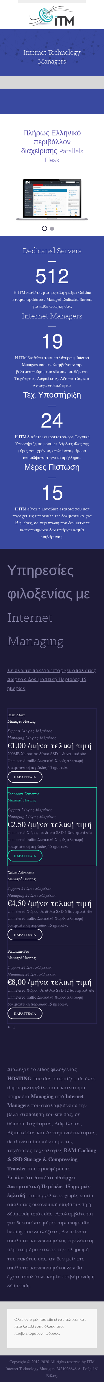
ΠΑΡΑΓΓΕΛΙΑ (25, 777)
